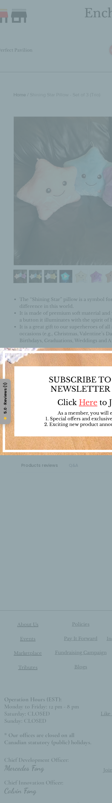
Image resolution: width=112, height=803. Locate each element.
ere (91, 402)
